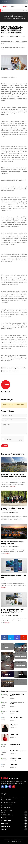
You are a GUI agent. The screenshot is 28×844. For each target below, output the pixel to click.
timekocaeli (5, 367)
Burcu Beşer (13, 764)
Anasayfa (6, 15)
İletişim (19, 841)
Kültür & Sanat (13, 826)
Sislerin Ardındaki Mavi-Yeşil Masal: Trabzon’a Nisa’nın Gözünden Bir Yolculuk (12, 611)
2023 (12, 367)
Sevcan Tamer (14, 735)
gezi (10, 371)
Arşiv (9, 1)
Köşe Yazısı (14, 823)
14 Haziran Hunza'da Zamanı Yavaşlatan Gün (12, 543)
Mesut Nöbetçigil (15, 758)
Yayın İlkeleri (14, 841)
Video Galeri (4, 1)
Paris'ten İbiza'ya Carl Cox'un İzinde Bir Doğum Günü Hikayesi (13, 475)
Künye (8, 841)
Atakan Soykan (15, 744)
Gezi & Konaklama (21, 15)
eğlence (16, 371)
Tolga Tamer (14, 725)
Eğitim (13, 812)
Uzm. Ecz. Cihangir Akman (18, 751)
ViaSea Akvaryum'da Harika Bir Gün (13, 576)
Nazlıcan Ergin (14, 711)
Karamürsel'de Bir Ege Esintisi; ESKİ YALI (12, 10)
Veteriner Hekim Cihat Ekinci (17, 694)
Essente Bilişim (10, 839)
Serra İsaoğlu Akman (16, 717)
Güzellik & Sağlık (14, 820)
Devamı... (12, 486)
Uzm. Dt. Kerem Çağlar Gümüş (17, 702)
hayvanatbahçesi (20, 367)
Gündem (13, 818)
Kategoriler (12, 15)
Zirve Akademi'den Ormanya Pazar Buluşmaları (12, 509)
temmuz (4, 371)
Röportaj (13, 829)
